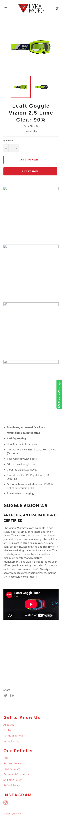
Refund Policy (11, 785)
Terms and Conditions (16, 774)
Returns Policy (12, 763)
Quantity (8, 140)
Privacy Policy (11, 769)
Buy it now (30, 171)
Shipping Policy (12, 779)
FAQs (6, 758)
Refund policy (11, 741)
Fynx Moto (16, 813)
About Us (8, 724)
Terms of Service (13, 735)
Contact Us (10, 730)
